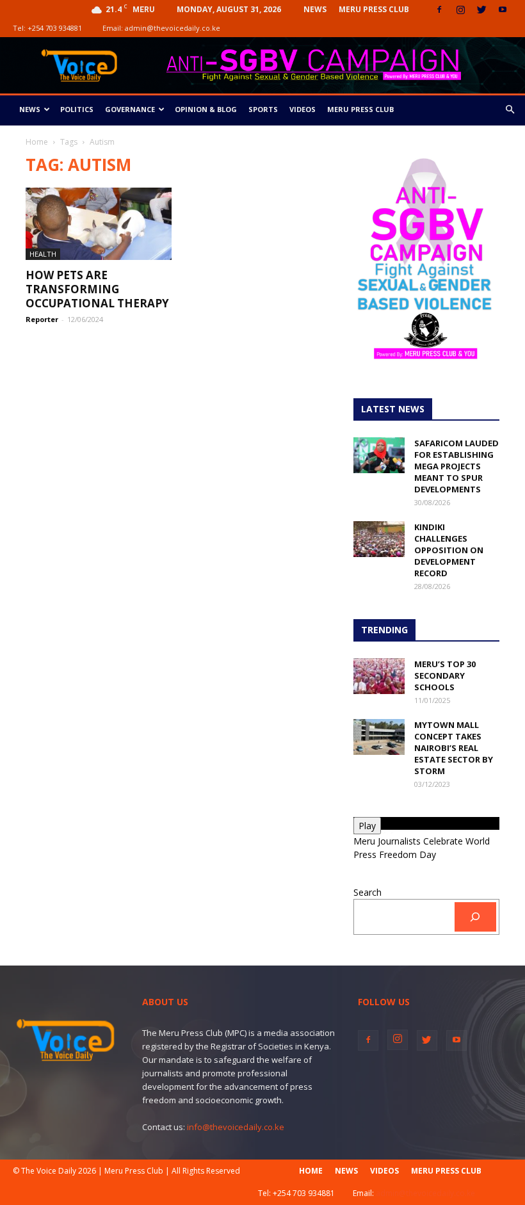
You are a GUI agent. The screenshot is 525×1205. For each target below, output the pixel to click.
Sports (263, 109)
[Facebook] (439, 9)
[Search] (475, 917)
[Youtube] (502, 9)
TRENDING (384, 630)
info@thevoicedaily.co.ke (235, 1127)
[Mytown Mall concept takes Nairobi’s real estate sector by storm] (379, 737)
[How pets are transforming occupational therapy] (99, 224)
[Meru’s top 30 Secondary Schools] (379, 676)
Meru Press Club (374, 9)
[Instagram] (460, 9)
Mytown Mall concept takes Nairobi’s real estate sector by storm (453, 748)
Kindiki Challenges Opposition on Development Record (448, 550)
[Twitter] (481, 9)
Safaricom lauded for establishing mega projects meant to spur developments (456, 466)
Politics (76, 109)
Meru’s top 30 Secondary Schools (445, 675)
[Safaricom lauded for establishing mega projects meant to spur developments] (379, 455)
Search (367, 892)
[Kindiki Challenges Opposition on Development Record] (379, 539)
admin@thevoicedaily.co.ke (172, 28)
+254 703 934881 (55, 28)
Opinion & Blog (206, 109)
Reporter (42, 319)
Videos (302, 109)
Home (37, 141)
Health (42, 254)
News (315, 9)
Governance (130, 109)
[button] (509, 110)
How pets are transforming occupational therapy (97, 289)
